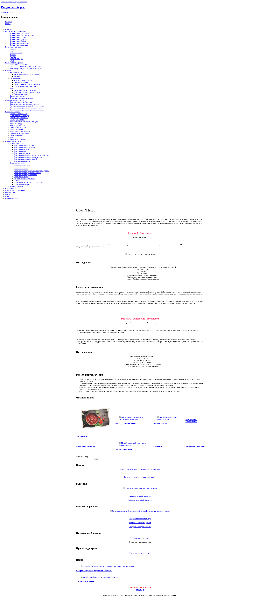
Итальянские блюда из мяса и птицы (27, 173)
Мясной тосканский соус (124, 449)
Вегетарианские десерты (19, 45)
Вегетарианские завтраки (19, 33)
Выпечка (13, 55)
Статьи (7, 24)
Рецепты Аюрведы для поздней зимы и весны (27, 110)
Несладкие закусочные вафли (25, 90)
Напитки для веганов (18, 139)
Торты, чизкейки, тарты (23, 80)
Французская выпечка (22, 153)
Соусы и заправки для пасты (24, 179)
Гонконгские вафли (21, 94)
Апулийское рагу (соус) (195, 446)
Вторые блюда (10, 188)
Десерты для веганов (17, 125)
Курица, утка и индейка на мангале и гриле (26, 67)
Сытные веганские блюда (19, 116)
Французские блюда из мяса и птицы (28, 157)
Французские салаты (22, 149)
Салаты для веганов (17, 120)
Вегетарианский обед (18, 41)
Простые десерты (11, 198)
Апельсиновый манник (85, 581)
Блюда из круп (10, 192)
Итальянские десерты (22, 184)
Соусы (12, 61)
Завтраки (13, 49)
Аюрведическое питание (14, 100)
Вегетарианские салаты (18, 39)
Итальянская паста (21, 177)
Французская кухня (17, 143)
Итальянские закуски (22, 165)
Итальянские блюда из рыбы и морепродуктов (31, 171)
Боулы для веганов (17, 129)
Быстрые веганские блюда (19, 114)
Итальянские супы (21, 169)
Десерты (13, 57)
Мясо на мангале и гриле (19, 65)
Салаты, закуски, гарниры (15, 190)
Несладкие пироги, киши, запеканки (27, 74)
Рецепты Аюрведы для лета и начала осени (26, 108)
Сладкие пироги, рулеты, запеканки (27, 84)
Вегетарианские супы (18, 37)
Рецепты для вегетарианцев (15, 31)
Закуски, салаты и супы (18, 51)
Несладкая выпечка (17, 72)
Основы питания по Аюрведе (21, 102)
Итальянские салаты (21, 167)
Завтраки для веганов (18, 127)
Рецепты (8, 22)
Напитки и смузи (16, 59)
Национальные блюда (13, 141)
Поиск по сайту (82, 457)
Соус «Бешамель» (160, 423)
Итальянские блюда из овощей (25, 175)
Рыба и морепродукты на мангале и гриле (25, 68)
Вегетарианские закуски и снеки (22, 35)
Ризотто (17, 181)
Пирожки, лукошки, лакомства (21, 98)
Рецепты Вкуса (13, 7)
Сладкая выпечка (16, 78)
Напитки (8, 29)
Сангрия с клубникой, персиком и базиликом (94, 571)
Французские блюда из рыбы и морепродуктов (31, 155)
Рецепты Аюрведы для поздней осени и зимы (27, 106)
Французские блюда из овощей (25, 159)
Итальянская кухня (17, 163)
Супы (7, 196)
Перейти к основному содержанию (14, 2)
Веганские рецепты (12, 112)
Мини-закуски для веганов (20, 131)
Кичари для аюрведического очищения (24, 104)
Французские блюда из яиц (24, 145)
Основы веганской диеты (140, 523)
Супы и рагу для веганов (19, 118)
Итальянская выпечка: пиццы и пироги (29, 183)
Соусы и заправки (16, 135)
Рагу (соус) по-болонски (85, 446)
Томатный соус (82, 436)
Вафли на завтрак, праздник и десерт (28, 92)
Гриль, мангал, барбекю (14, 63)
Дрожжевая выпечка (17, 96)
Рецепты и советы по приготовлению (140, 477)
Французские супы (21, 151)
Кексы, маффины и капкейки (25, 86)
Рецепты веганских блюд (140, 519)
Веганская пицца (16, 124)
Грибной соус (158, 446)
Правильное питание (13, 47)
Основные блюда (16, 53)
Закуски (17, 76)
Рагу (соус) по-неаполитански (191, 421)
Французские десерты (22, 161)
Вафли (12, 88)
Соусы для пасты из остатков (126, 423)
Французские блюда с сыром (24, 147)
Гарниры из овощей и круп (20, 133)
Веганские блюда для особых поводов (24, 122)
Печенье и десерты (21, 82)
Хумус (12, 137)
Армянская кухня (16, 186)
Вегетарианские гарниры (19, 43)
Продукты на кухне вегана (140, 527)
